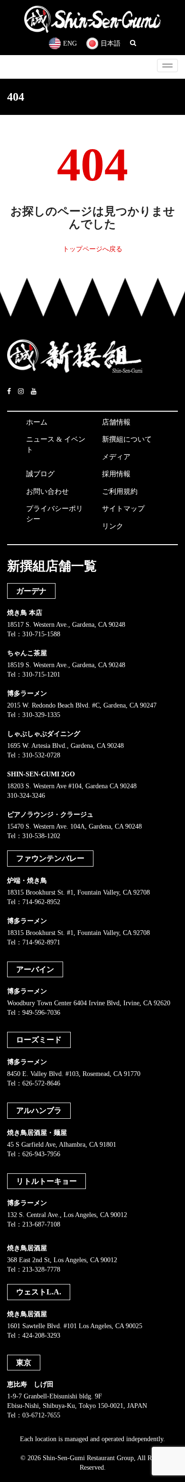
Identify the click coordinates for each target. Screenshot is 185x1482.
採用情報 (116, 474)
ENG (70, 43)
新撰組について (127, 439)
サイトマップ (123, 508)
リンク (112, 526)
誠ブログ (40, 474)
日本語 (110, 43)
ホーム (36, 422)
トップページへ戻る (92, 249)
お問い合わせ (47, 491)
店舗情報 (116, 422)
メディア (116, 457)
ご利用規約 (120, 491)
